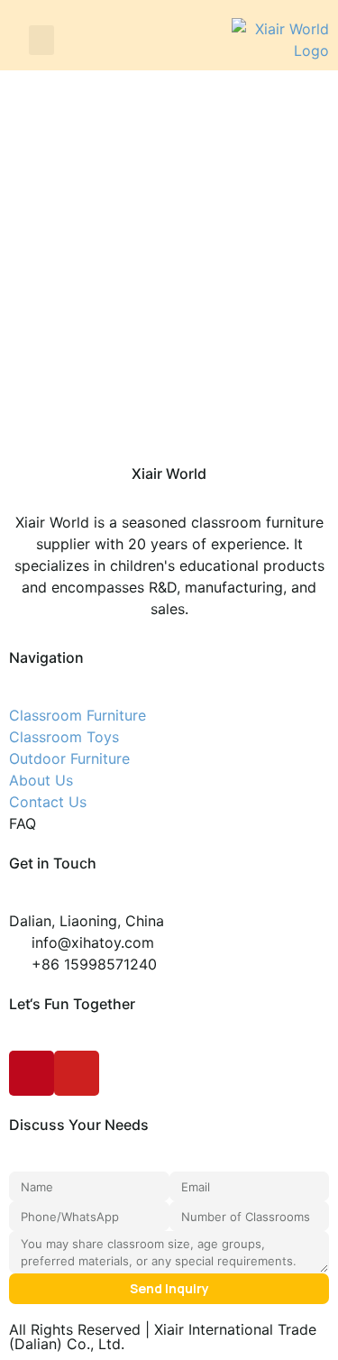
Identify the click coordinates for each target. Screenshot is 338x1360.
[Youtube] (76, 1073)
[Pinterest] (31, 1073)
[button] (41, 40)
